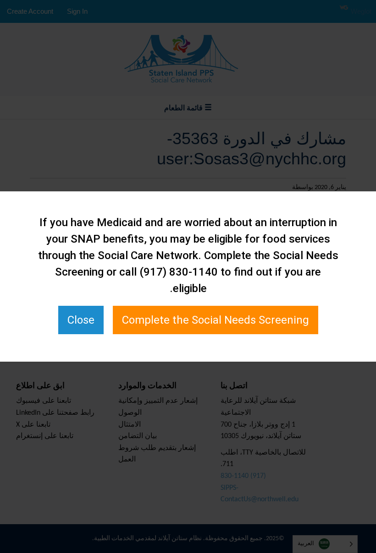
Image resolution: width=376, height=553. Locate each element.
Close (80, 320)
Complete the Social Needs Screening (215, 320)
